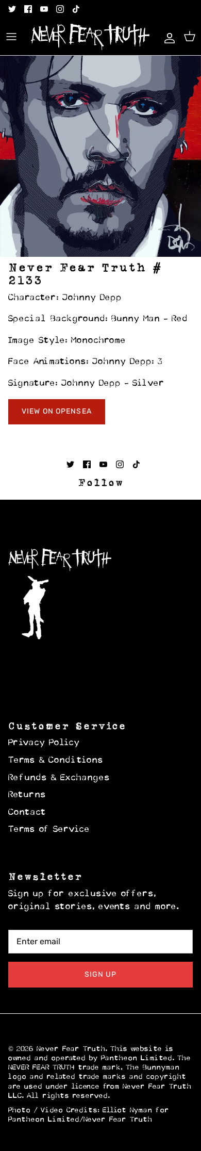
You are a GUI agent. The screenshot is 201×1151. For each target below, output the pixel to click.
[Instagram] (60, 9)
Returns (27, 795)
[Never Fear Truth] (90, 37)
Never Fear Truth (71, 1049)
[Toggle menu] (11, 36)
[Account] (167, 36)
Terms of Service (49, 830)
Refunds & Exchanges (59, 778)
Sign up (101, 974)
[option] (100, 156)
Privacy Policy (44, 743)
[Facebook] (28, 9)
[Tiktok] (76, 9)
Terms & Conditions (56, 761)
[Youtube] (44, 9)
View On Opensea (57, 411)
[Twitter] (12, 9)
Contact (27, 813)
